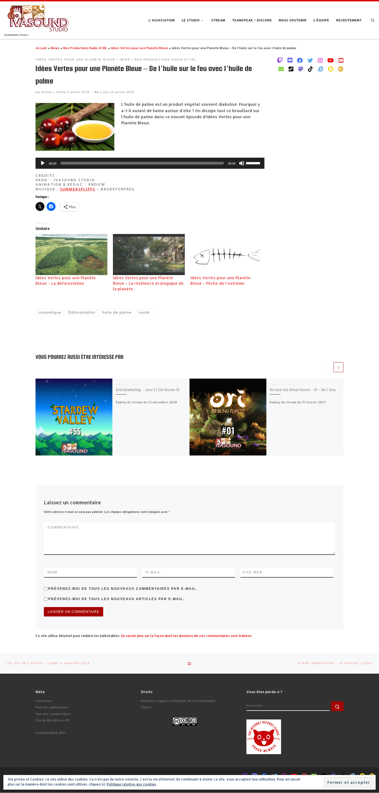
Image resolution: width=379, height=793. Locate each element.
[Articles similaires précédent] (328, 367)
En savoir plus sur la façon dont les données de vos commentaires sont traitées (186, 636)
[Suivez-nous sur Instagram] (320, 60)
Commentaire (62, 527)
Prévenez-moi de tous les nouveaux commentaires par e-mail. (122, 589)
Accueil (41, 48)
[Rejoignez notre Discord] (289, 60)
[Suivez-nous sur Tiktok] (310, 69)
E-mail (152, 572)
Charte (146, 707)
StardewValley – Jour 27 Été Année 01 (148, 389)
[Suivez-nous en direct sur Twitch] (280, 60)
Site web (252, 572)
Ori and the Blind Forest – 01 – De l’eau (303, 389)
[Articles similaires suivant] (338, 367)
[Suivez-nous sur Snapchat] (330, 69)
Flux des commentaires (53, 714)
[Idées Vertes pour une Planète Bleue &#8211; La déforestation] (71, 254)
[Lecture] (43, 163)
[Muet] (241, 163)
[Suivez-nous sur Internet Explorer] (320, 69)
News (55, 48)
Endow (47, 92)
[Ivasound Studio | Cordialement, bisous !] (38, 17)
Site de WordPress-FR (52, 720)
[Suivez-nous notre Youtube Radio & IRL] (340, 60)
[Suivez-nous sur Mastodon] (300, 69)
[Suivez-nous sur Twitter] (310, 60)
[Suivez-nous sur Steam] (291, 69)
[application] (150, 163)
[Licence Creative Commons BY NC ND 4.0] (185, 721)
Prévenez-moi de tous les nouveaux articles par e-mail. (116, 599)
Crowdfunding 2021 (51, 733)
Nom (51, 572)
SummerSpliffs (77, 189)
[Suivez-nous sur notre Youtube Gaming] (330, 60)
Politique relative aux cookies (131, 784)
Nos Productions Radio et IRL (85, 48)
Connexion (44, 701)
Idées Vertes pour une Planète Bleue (139, 48)
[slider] (254, 163)
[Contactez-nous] (281, 69)
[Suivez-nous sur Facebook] (300, 60)
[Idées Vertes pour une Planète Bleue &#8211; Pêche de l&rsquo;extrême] (226, 254)
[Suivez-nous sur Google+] (340, 69)
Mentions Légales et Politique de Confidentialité (178, 701)
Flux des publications (52, 707)
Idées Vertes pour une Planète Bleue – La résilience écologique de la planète (148, 283)
